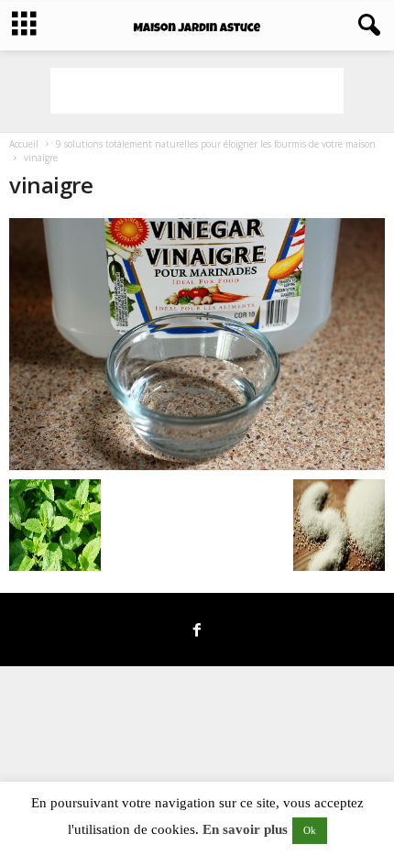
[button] (365, 25)
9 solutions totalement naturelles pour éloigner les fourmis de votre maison (216, 143)
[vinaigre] (197, 344)
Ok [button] (309, 830)
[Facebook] (197, 631)
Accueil (23, 143)
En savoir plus (245, 829)
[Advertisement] (197, 91)
